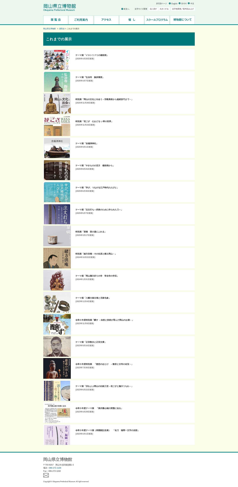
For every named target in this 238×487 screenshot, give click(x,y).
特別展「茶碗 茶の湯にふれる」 (90, 231)
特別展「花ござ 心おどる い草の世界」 (94, 121)
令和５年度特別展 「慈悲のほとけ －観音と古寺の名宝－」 (104, 364)
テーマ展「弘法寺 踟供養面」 (89, 77)
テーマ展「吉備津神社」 (86, 143)
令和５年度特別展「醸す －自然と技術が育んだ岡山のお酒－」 (104, 320)
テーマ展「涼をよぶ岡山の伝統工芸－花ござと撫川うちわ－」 (104, 386)
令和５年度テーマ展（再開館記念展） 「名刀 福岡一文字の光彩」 (107, 430)
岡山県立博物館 (49, 29)
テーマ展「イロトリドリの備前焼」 (92, 55)
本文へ (126, 9)
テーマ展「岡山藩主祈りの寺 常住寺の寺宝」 (97, 276)
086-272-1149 (55, 468)
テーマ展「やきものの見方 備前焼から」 (95, 165)
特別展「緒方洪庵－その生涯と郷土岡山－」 (96, 254)
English (174, 4)
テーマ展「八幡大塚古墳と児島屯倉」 (93, 298)
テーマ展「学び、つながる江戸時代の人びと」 (97, 187)
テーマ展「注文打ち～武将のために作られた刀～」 (99, 209)
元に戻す (153, 9)
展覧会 (62, 29)
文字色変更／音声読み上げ (183, 9)
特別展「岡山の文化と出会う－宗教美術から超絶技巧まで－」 (104, 99)
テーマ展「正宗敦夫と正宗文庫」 (90, 342)
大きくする (164, 9)
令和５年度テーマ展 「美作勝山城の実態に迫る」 (99, 408)
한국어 (184, 3)
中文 (192, 3)
